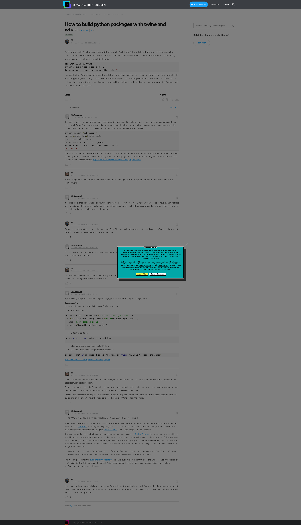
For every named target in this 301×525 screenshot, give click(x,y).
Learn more (155, 258)
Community (215, 4)
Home (67, 4)
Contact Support (198, 4)
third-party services (133, 268)
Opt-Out (167, 269)
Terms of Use (163, 266)
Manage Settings (157, 274)
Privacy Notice (145, 266)
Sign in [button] (226, 4)
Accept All (141, 274)
